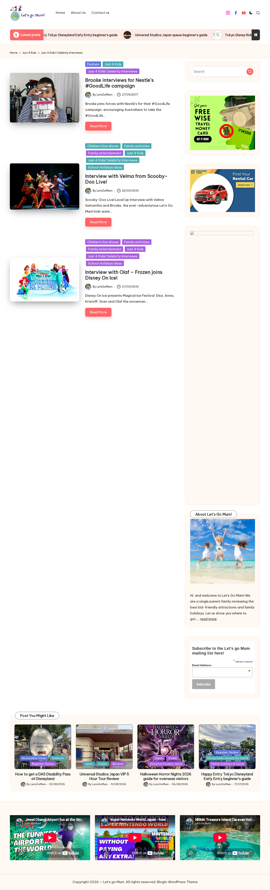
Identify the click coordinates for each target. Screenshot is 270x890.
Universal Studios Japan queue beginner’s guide (139, 35)
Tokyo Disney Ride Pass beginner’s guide (223, 35)
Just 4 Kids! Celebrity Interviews (112, 71)
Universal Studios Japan (166, 763)
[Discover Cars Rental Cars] (222, 190)
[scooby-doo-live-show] (44, 186)
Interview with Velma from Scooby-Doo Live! (126, 179)
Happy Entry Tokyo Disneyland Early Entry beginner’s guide (227, 776)
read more (208, 619)
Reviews (118, 763)
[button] (249, 71)
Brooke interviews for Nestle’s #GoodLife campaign (119, 83)
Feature (93, 64)
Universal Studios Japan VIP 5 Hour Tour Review (104, 776)
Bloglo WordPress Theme (177, 882)
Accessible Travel (34, 758)
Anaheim (58, 758)
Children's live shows (103, 146)
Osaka (102, 763)
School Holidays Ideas (105, 167)
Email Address (221, 665)
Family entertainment (104, 153)
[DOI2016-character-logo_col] (44, 279)
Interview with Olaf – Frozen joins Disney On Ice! (123, 275)
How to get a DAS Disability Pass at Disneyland (43, 776)
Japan (89, 763)
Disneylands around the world (227, 758)
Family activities (136, 146)
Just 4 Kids (113, 64)
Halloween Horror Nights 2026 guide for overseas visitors (165, 776)
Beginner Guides (43, 763)
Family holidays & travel (227, 763)
